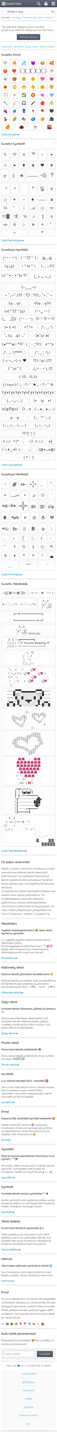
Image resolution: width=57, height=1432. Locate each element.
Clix (25, 1365)
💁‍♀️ (42, 1323)
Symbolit (18, 46)
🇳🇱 (7, 1323)
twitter (28, 1398)
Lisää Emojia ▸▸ (10, 134)
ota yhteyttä (28, 1373)
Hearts (48, 17)
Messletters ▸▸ (9, 958)
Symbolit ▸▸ (8, 1212)
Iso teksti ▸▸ (8, 1102)
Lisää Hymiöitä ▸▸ (11, 464)
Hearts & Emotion (32, 17)
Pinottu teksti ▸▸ (10, 1064)
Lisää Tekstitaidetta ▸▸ (14, 850)
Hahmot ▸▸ (7, 1280)
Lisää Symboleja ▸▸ (12, 240)
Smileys (16, 17)
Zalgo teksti (31, 46)
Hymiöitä (6, 46)
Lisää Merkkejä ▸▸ (11, 574)
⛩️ (25, 1323)
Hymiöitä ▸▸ (8, 1177)
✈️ (29, 1323)
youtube (28, 1406)
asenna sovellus (28, 1415)
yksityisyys (28, 1382)
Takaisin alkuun (28, 37)
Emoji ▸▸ (6, 1139)
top (29, 1423)
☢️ (11, 1323)
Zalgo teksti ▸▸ (9, 1033)
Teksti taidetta (48, 46)
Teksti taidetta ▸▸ (11, 1249)
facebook (28, 1390)
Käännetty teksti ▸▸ (12, 992)
